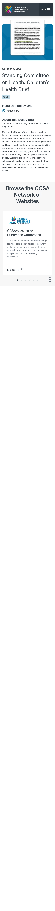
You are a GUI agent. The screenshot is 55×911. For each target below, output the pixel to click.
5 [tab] (33, 280)
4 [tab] (29, 280)
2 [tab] (21, 280)
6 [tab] (37, 280)
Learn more (13, 269)
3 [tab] (25, 280)
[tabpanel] (27, 243)
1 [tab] (17, 280)
